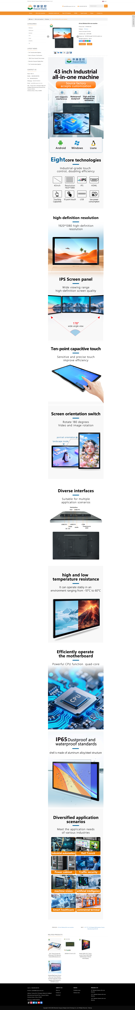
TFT (30, 35)
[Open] (133, 21)
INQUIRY (83, 44)
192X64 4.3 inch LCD (70, 953)
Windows (47, 19)
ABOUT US (59, 987)
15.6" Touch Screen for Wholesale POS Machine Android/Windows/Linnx (54, 955)
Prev (48, 36)
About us (58, 990)
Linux (30, 38)
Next (78, 36)
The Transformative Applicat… (35, 52)
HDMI (75, 13)
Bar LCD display (67, 13)
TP (29, 43)
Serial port (31, 30)
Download (58, 995)
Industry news (76, 992)
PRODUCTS (94, 987)
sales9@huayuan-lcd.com (69, 6)
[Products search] (106, 6)
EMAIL (89, 44)
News (91, 13)
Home (30, 13)
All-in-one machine (40, 13)
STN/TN (30, 40)
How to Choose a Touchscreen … (35, 55)
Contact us (58, 992)
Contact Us (99, 13)
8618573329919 (36, 80)
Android (30, 33)
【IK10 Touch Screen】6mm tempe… (36, 58)
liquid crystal (84, 13)
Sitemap (90, 1007)
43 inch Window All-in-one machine (66, 927)
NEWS (75, 987)
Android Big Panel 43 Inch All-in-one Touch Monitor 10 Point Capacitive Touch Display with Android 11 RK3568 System (54, 978)
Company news (76, 990)
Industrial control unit (54, 13)
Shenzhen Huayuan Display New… (36, 61)
